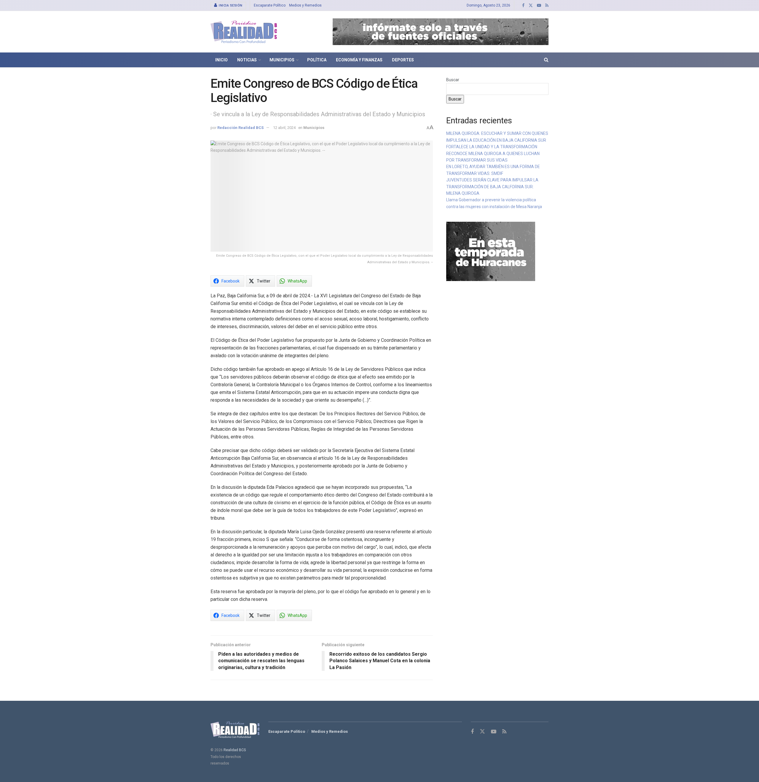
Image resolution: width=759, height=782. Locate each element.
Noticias (247, 60)
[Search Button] (546, 59)
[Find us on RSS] (546, 5)
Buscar (452, 79)
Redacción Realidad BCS (240, 127)
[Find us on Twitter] (531, 5)
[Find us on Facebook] (523, 5)
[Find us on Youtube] (539, 5)
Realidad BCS (235, 750)
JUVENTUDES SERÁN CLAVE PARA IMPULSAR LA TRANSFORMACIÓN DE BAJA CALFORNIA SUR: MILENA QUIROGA (492, 187)
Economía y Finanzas (359, 60)
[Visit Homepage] (244, 32)
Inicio (221, 60)
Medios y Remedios (305, 5)
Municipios (282, 60)
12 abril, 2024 (284, 127)
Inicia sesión (230, 5)
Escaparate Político (270, 5)
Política (316, 60)
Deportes (403, 60)
